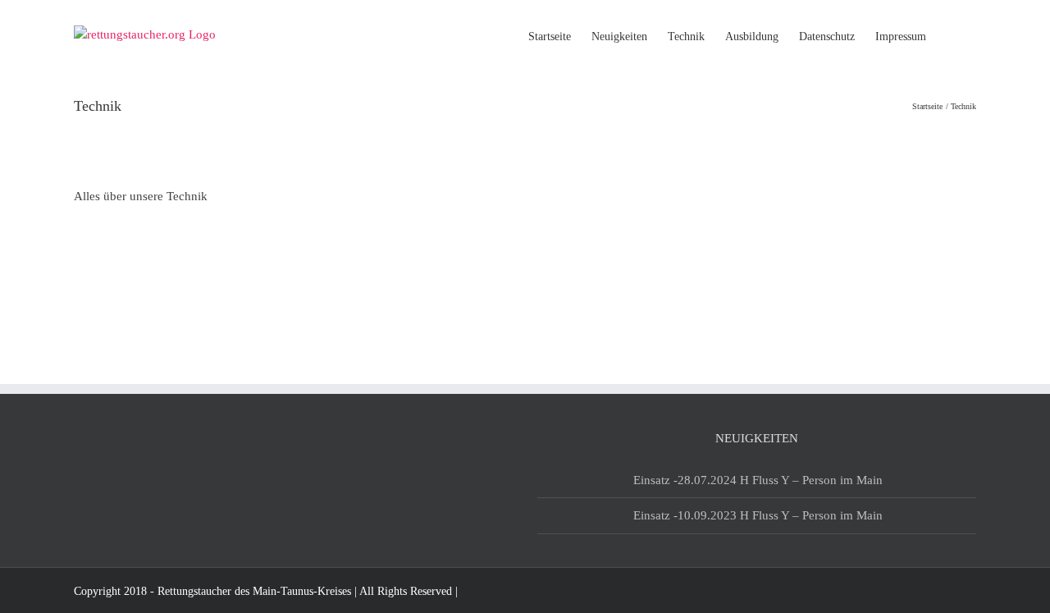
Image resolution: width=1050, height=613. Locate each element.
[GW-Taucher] (113, 268)
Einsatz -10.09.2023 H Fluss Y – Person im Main (758, 515)
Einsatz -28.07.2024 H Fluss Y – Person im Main (758, 480)
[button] (951, 35)
